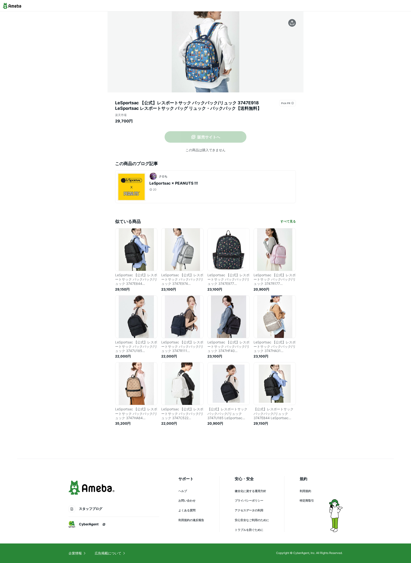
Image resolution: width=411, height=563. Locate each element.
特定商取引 (307, 500)
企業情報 (75, 553)
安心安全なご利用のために (252, 520)
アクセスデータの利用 (249, 510)
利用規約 (305, 491)
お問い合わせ (187, 500)
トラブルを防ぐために (249, 530)
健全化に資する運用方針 (250, 491)
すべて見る (288, 221)
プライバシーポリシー (249, 500)
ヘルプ (182, 491)
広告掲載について (108, 553)
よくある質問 (187, 510)
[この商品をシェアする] (292, 23)
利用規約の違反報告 (191, 520)
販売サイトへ (208, 137)
